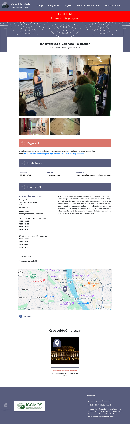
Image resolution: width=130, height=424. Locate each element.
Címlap (39, 5)
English (68, 5)
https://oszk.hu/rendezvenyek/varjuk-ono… (93, 175)
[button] (65, 85)
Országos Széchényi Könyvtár (65, 370)
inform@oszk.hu (53, 175)
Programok (53, 5)
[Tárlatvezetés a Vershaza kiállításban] (65, 289)
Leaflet (98, 309)
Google (110, 309)
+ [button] (20, 271)
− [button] (20, 274)
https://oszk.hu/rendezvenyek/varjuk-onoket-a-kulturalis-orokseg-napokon (54, 153)
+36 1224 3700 (25, 175)
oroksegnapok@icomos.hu (101, 401)
